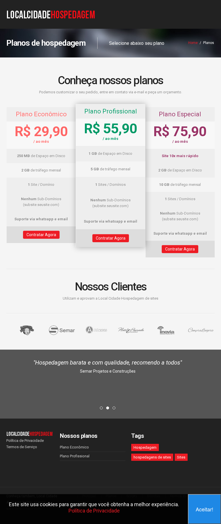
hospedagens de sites (152, 457)
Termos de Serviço (21, 447)
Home (193, 43)
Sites (181, 457)
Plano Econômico (74, 447)
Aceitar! (204, 509)
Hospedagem (145, 447)
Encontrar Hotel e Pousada (107, 397)
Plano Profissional (74, 456)
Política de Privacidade (25, 440)
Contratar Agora (41, 234)
